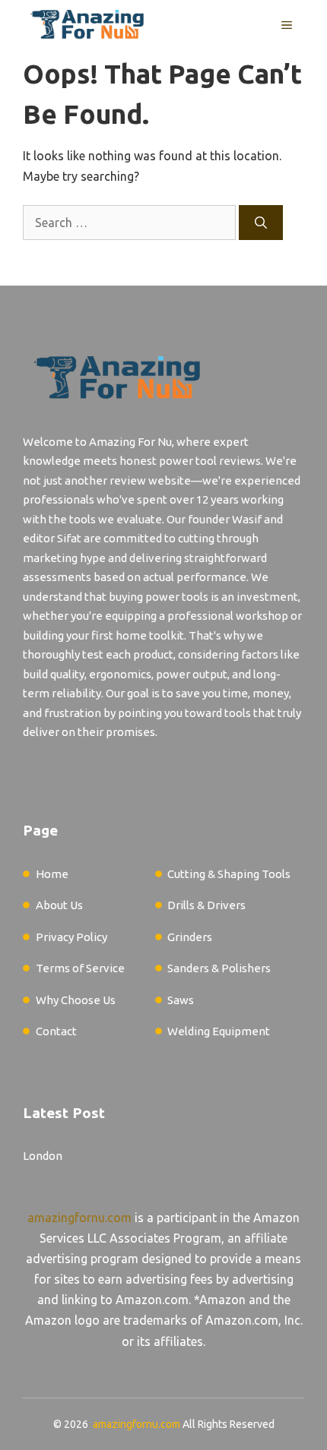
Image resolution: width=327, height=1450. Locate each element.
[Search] (261, 222)
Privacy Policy (71, 936)
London (42, 1155)
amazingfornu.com (79, 1217)
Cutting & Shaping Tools (228, 873)
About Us (59, 905)
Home (52, 873)
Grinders (189, 936)
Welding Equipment (218, 1031)
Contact (56, 1031)
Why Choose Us (76, 1000)
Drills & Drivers (206, 905)
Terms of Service (80, 968)
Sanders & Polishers (219, 968)
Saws (180, 1000)
